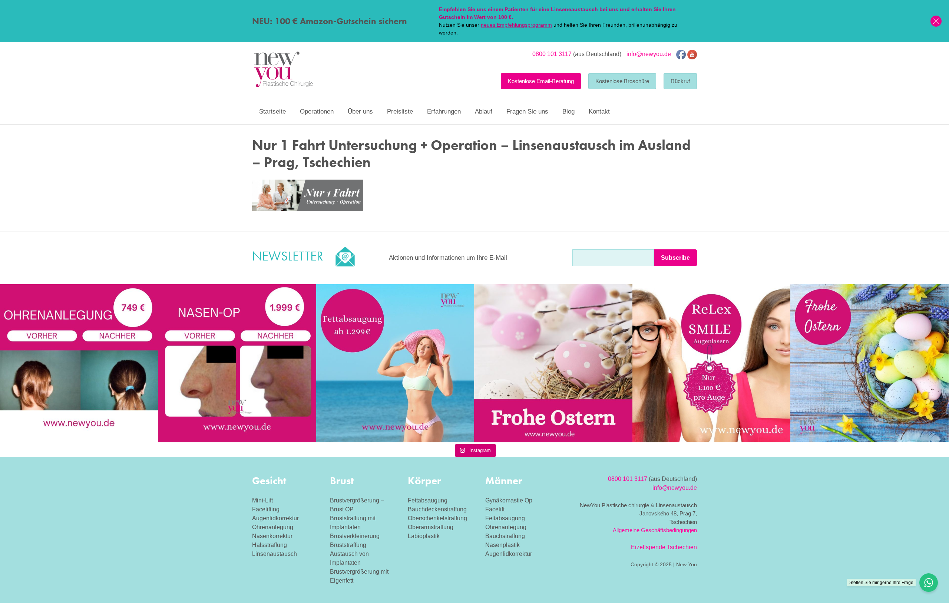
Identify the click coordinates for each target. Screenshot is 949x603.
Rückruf (680, 81)
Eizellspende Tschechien (664, 547)
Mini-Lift (262, 500)
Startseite (272, 111)
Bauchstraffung (505, 536)
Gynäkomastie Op (508, 500)
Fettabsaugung (427, 500)
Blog (568, 111)
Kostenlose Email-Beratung (541, 81)
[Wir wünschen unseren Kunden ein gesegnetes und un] (869, 363)
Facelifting (266, 509)
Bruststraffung (348, 545)
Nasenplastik (502, 545)
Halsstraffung (269, 545)
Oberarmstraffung (430, 527)
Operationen (317, 111)
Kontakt (599, 111)
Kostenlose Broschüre (622, 81)
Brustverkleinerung (355, 536)
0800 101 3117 (552, 54)
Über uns (360, 111)
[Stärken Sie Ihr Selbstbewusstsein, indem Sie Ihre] (237, 363)
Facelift (495, 509)
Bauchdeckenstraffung (437, 509)
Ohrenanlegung (272, 527)
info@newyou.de (648, 54)
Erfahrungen (444, 111)
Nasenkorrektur (272, 536)
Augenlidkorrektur (275, 518)
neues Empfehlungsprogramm (516, 25)
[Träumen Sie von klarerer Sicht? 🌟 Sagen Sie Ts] (711, 363)
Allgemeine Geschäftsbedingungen (655, 530)
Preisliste (400, 111)
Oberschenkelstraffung (437, 518)
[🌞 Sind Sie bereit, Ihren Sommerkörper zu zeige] (395, 363)
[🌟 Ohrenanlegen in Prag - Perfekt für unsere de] (79, 363)
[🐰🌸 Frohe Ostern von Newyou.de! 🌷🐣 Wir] (553, 363)
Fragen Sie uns (527, 111)
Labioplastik (424, 536)
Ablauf (483, 111)
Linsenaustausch (274, 554)
